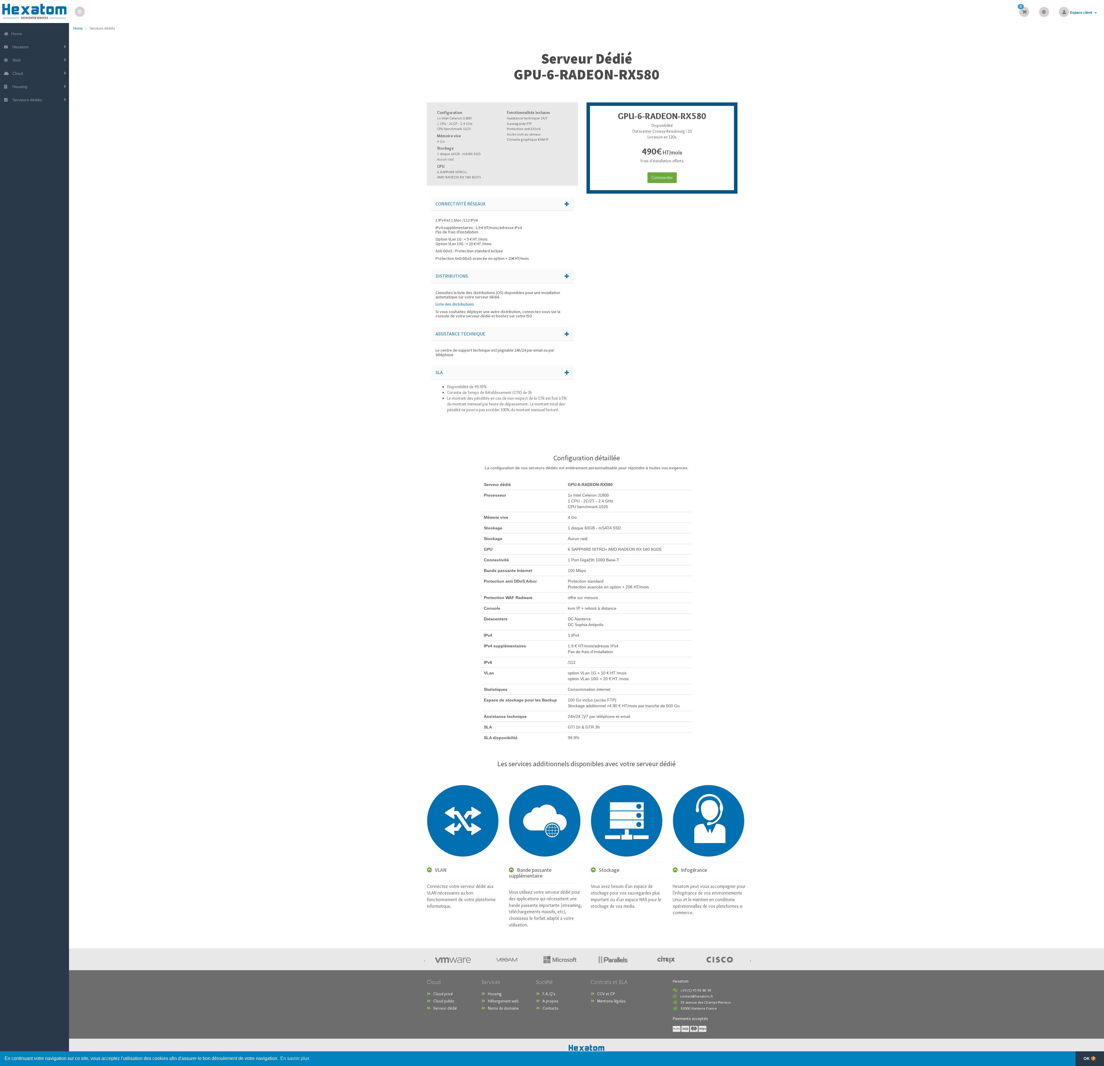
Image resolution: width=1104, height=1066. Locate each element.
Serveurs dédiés (26, 100)
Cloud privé (443, 993)
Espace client (1082, 13)
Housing (18, 86)
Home (16, 33)
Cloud (16, 73)
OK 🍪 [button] (1090, 1058)
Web (15, 60)
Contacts (550, 1008)
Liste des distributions (455, 304)
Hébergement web (503, 1001)
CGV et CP (606, 993)
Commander (662, 177)
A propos (550, 1001)
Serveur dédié (445, 1008)
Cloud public (444, 1001)
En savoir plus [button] (294, 1058)
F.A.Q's (549, 993)
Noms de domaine (503, 1008)
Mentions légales (611, 1001)
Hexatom (19, 47)
